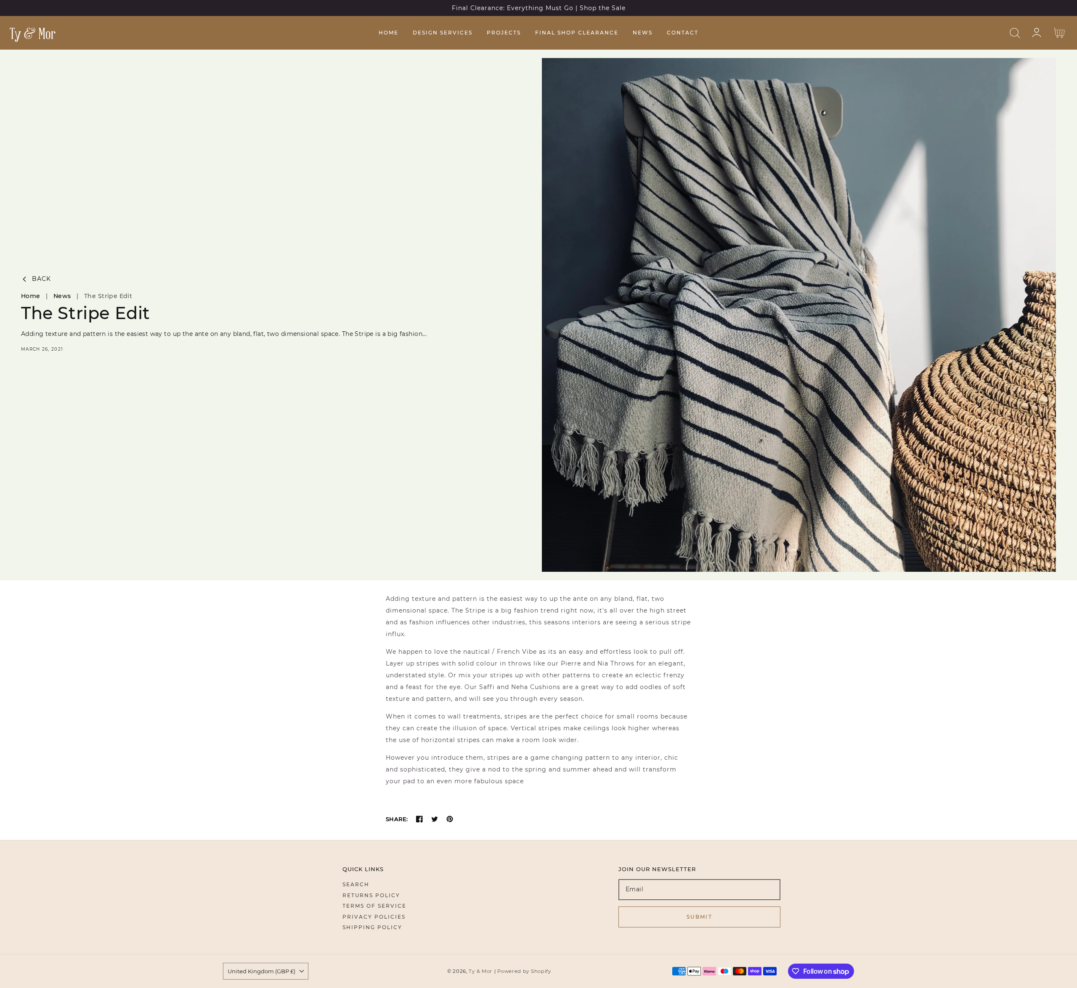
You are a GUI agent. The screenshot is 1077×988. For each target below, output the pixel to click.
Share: (397, 819)
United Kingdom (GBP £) (261, 971)
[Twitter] (434, 819)
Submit (699, 917)
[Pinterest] (449, 819)
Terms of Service (374, 906)
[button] (1015, 33)
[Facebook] (419, 819)
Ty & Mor (480, 971)
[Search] (1015, 33)
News (62, 296)
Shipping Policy (372, 927)
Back (41, 279)
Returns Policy (371, 895)
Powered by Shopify (524, 971)
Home (30, 296)
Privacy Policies (374, 917)
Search (355, 884)
